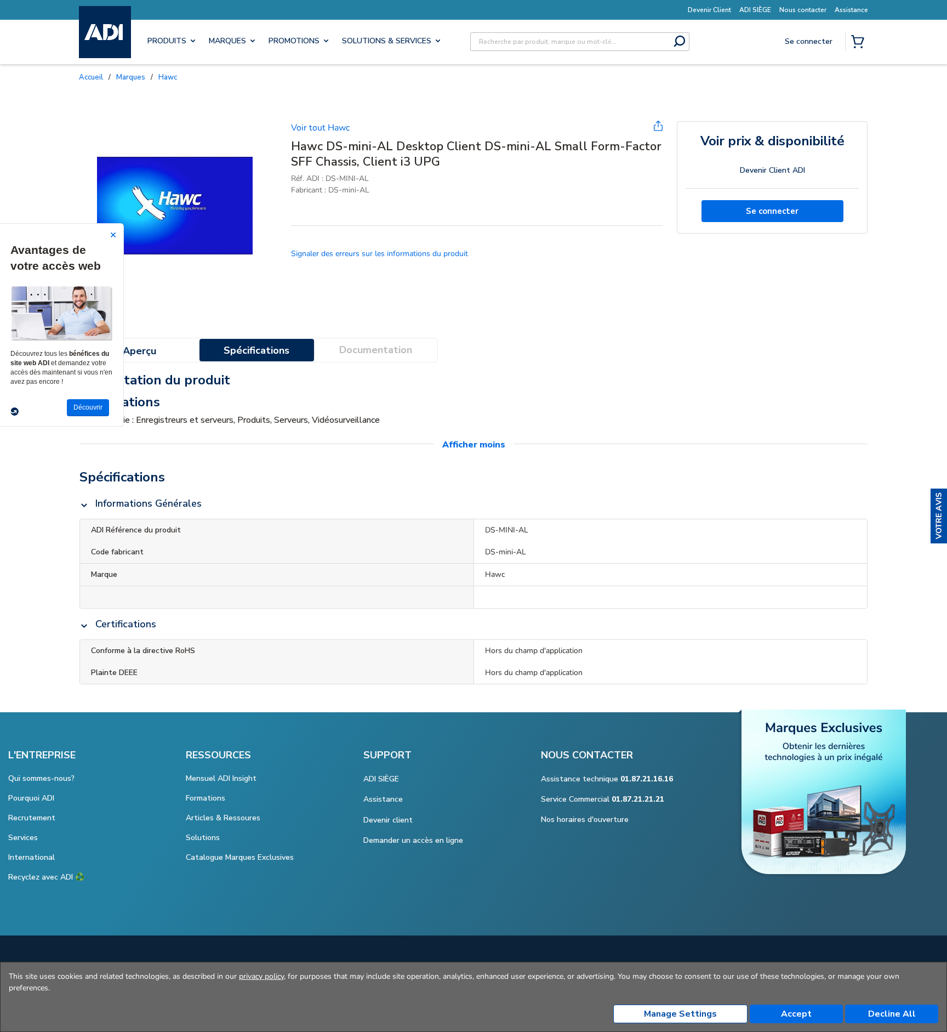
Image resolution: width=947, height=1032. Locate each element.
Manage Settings (680, 1014)
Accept (796, 1014)
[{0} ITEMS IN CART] (860, 42)
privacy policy (261, 976)
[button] (939, 516)
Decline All (892, 1014)
